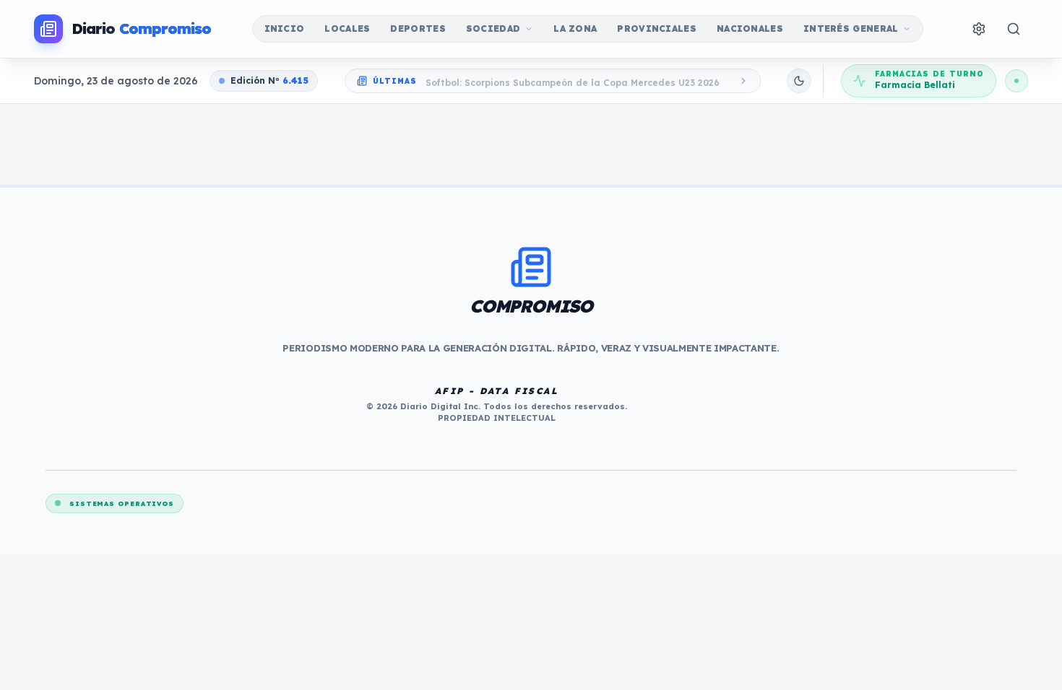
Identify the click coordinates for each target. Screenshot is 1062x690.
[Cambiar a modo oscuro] (799, 81)
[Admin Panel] (978, 28)
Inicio (284, 28)
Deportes (417, 28)
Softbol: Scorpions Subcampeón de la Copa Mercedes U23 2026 (573, 80)
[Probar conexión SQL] (1016, 80)
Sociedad (493, 28)
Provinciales (656, 28)
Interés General (851, 28)
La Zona (575, 28)
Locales (347, 28)
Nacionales (750, 28)
